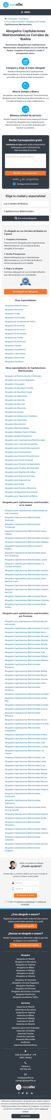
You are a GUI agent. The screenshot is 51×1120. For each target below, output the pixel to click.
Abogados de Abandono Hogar (18, 392)
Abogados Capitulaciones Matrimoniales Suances (26, 585)
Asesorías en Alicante (25, 1024)
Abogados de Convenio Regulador (20, 380)
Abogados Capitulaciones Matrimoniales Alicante (26, 640)
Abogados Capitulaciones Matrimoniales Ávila (25, 652)
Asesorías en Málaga (25, 1018)
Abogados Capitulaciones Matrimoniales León (25, 757)
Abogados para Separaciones (18, 480)
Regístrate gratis (25, 926)
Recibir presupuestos (25, 173)
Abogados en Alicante (25, 976)
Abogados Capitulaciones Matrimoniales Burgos (26, 675)
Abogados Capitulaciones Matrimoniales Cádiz (25, 683)
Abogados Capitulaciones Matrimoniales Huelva (26, 734)
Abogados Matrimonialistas (17, 428)
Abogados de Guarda (14, 412)
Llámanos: (25, 1066)
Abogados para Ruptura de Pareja (20, 476)
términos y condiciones (25, 902)
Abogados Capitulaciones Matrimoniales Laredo (26, 559)
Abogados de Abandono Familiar (19, 388)
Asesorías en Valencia (25, 1012)
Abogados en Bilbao (25, 967)
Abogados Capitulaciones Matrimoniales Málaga (26, 773)
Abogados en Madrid (25, 959)
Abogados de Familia (14, 337)
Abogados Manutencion (15, 424)
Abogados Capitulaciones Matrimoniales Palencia (26, 789)
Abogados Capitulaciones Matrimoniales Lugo (25, 765)
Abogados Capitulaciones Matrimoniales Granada (27, 724)
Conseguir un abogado (25, 291)
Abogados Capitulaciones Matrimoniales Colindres (27, 600)
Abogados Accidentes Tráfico (25, 997)
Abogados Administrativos (16, 305)
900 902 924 (25, 1069)
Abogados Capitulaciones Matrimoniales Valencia (26, 833)
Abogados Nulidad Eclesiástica (18, 436)
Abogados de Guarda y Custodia (25, 991)
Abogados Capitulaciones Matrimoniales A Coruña (27, 628)
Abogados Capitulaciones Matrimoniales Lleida (25, 761)
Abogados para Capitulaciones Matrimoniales (25, 440)
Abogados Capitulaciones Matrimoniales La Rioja (26, 746)
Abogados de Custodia (15, 325)
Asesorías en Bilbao (25, 1015)
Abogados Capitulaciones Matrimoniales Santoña (26, 570)
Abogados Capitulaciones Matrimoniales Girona (26, 720)
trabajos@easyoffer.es (26, 1080)
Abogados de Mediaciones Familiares (21, 416)
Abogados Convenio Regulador (25, 983)
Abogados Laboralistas (15, 353)
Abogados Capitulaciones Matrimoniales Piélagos (26, 542)
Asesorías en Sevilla (25, 1021)
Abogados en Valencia (25, 965)
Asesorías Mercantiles (25, 1039)
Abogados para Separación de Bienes (21, 496)
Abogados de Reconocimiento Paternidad (23, 376)
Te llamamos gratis (25, 895)
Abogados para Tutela (14, 484)
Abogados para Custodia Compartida (21, 444)
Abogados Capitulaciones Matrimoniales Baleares (26, 660)
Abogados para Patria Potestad (19, 460)
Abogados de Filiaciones (15, 408)
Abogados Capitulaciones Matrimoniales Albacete (26, 636)
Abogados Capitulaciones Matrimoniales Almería (26, 644)
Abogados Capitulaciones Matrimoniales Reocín (26, 596)
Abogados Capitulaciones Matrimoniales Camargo (27, 538)
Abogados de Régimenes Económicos (21, 492)
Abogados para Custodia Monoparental (22, 448)
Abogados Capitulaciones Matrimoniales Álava (25, 632)
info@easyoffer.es (26, 1078)
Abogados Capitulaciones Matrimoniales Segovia (26, 814)
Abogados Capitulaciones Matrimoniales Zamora (26, 844)
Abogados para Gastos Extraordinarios (22, 456)
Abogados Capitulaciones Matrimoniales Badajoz (26, 656)
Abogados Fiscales (13, 345)
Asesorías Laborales (25, 1036)
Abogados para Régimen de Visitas (20, 472)
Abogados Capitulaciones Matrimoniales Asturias (26, 648)
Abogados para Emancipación (18, 452)
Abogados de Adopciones (16, 396)
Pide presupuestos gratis (26, 945)
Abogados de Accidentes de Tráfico (20, 321)
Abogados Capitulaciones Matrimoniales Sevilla (25, 818)
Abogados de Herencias (15, 341)
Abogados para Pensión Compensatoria (22, 464)
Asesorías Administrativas (25, 1045)
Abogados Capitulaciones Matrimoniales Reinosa (26, 574)
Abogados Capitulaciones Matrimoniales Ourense (26, 785)
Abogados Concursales (15, 317)
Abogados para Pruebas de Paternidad (22, 468)
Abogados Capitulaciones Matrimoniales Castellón (27, 694)
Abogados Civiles (12, 313)
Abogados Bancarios (14, 309)
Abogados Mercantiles (15, 357)
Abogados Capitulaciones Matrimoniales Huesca (26, 738)
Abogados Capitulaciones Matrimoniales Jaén (25, 742)
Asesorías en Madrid (25, 1007)
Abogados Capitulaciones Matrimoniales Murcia (26, 777)
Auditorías (25, 1042)
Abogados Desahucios (25, 994)
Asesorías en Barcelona (25, 1010)
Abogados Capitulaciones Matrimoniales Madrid (26, 769)
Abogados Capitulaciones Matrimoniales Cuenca (26, 709)
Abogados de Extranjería (15, 333)
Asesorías (25, 1003)
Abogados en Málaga (25, 970)
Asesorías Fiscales (25, 1033)
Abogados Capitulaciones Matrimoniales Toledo (26, 829)
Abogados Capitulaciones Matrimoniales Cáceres (26, 679)
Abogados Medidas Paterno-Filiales (20, 432)
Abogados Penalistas (14, 361)
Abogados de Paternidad (16, 420)
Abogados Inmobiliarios (15, 349)
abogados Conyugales (15, 384)
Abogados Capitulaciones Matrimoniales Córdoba (26, 705)
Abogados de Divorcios (15, 329)
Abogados (25, 955)
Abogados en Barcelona (25, 962)
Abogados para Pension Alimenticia (20, 488)
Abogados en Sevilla (25, 973)
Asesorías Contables (26, 1031)
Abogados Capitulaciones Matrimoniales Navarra (26, 781)
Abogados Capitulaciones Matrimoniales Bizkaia (26, 671)
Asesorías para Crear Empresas (25, 1028)
